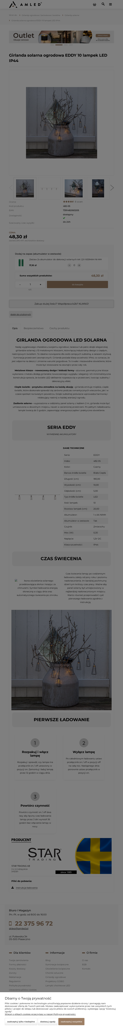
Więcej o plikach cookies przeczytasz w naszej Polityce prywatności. (40, 1014)
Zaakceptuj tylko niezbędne (21, 1021)
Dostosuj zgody (47, 1021)
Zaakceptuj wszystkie (71, 1021)
